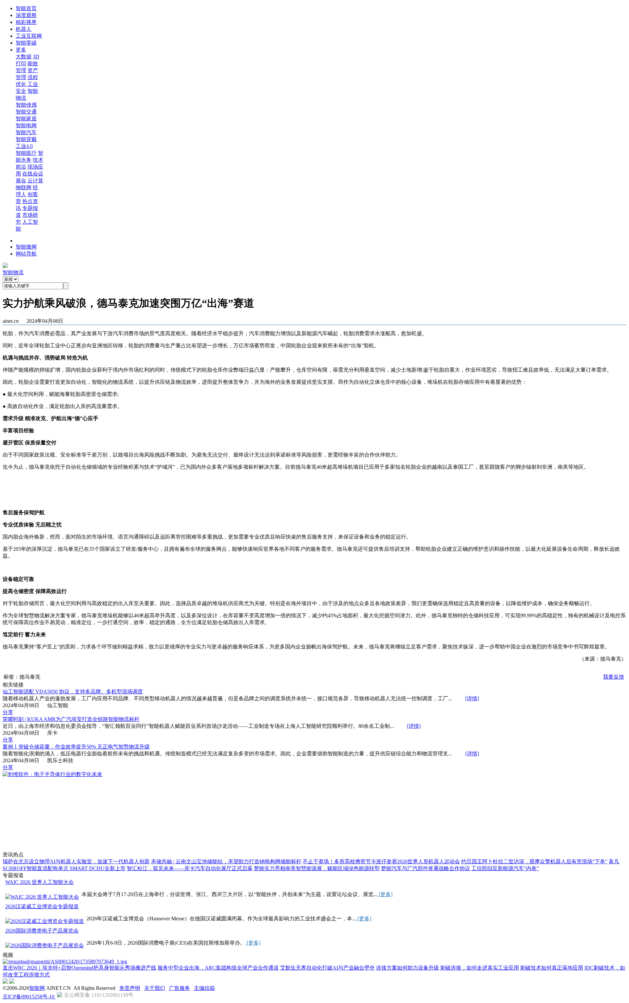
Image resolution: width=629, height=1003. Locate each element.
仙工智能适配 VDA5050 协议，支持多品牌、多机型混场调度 (73, 691)
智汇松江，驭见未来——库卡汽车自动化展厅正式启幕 (190, 868)
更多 (21, 49)
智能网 (37, 988)
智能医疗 (26, 153)
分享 (8, 712)
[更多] (384, 894)
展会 (21, 180)
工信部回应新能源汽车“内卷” (505, 868)
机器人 (23, 29)
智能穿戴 (26, 139)
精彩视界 (26, 22)
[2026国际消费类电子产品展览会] (44, 945)
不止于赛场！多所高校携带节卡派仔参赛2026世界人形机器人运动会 (381, 861)
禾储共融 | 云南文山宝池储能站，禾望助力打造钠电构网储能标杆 (226, 861)
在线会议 (32, 173)
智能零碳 (26, 43)
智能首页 (26, 8)
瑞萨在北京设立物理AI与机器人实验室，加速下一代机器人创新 (76, 861)
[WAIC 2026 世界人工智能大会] (42, 897)
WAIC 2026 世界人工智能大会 (39, 882)
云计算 (35, 180)
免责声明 (129, 988)
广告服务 (179, 988)
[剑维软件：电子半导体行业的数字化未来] (52, 774)
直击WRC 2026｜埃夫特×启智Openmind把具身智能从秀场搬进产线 (79, 968)
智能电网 (26, 125)
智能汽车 (26, 132)
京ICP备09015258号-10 (29, 996)
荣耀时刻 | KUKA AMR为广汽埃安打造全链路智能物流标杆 (71, 719)
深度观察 (26, 15)
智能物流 (13, 272)
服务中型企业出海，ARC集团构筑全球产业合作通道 (218, 968)
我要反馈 (613, 677)
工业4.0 (24, 146)
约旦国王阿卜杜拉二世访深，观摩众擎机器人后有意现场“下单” (534, 861)
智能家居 (26, 118)
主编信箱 (204, 988)
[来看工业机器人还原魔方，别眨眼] (65, 961)
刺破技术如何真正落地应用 (551, 968)
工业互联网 (29, 36)
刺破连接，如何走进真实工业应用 (479, 968)
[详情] (472, 698)
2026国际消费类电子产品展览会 (42, 930)
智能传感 (26, 105)
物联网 (23, 187)
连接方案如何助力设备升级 (407, 968)
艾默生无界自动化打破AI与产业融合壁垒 (327, 968)
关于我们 (154, 988)
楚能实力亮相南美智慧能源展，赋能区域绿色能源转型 (317, 868)
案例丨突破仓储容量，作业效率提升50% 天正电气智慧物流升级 (76, 746)
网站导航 (26, 253)
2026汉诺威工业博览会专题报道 (42, 906)
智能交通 (26, 111)
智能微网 (26, 247)
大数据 (23, 56)
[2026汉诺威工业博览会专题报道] (44, 921)
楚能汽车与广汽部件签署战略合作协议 (425, 868)
